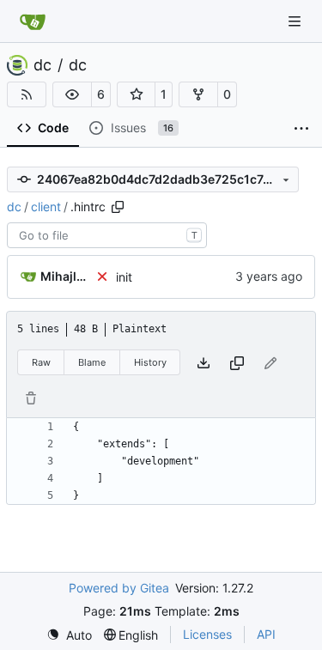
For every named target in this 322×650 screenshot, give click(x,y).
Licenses (207, 634)
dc (42, 65)
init (124, 277)
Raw (41, 362)
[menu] (69, 635)
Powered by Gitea (119, 587)
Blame (92, 362)
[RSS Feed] (26, 94)
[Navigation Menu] (296, 21)
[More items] (301, 129)
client (46, 206)
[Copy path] (118, 207)
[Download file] (203, 363)
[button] (72, 94)
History (150, 362)
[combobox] (107, 235)
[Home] (33, 21)
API (266, 634)
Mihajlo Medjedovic (64, 276)
